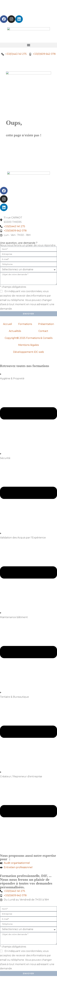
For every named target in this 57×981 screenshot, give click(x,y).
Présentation (46, 324)
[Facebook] (4, 19)
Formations (25, 324)
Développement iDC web (28, 352)
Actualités (15, 331)
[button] (28, 45)
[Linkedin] (19, 19)
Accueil (7, 324)
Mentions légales (28, 345)
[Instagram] (11, 19)
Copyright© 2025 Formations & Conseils (28, 338)
